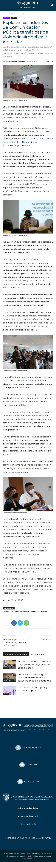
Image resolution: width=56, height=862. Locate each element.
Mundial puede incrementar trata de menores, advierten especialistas (34, 664)
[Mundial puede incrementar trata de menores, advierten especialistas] (9, 664)
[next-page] (8, 700)
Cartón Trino (47, 639)
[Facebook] (14, 623)
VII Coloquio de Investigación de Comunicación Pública (25, 611)
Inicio (5, 13)
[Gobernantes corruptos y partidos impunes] (9, 690)
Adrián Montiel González (15, 61)
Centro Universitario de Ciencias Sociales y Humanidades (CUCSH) (28, 142)
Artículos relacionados (15, 654)
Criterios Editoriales (28, 808)
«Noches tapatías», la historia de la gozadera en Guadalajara (14, 642)
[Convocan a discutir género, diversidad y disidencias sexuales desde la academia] (9, 677)
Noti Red (12, 13)
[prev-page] (4, 700)
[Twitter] (20, 623)
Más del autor (37, 654)
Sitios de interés (28, 824)
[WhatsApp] (26, 623)
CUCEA (6, 681)
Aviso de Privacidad (28, 816)
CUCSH (21, 13)
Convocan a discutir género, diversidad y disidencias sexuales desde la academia (34, 677)
